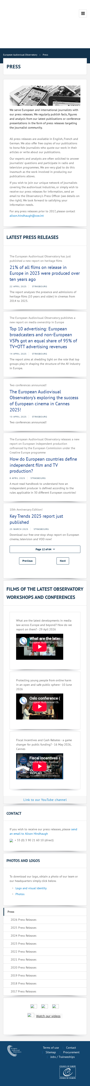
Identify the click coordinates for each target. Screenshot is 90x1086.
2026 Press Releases (23, 920)
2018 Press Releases (23, 983)
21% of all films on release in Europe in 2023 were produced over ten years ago (45, 273)
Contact (71, 1047)
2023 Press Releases (23, 943)
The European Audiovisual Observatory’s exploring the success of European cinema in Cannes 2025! (44, 401)
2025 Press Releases (23, 928)
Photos (19, 894)
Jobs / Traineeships (62, 1057)
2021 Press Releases (23, 959)
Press (11, 912)
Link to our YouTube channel (45, 800)
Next (63, 561)
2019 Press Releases (23, 975)
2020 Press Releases (23, 967)
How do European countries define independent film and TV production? (43, 465)
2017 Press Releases (23, 991)
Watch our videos (48, 1016)
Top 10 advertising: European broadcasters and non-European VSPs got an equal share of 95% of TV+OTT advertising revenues (43, 338)
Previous (27, 561)
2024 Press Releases (23, 935)
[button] (45, 549)
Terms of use (51, 1047)
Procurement (71, 1052)
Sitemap (51, 1052)
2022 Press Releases (23, 951)
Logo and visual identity (31, 888)
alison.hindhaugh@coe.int (27, 216)
